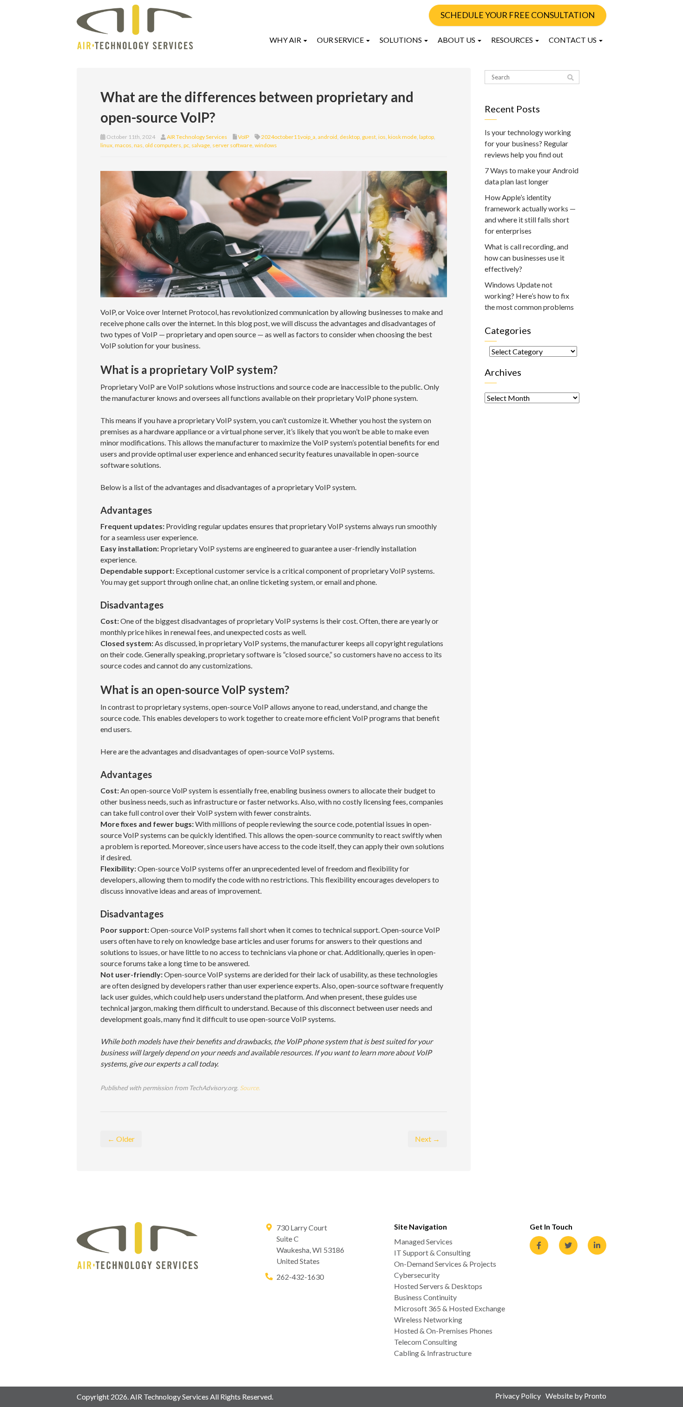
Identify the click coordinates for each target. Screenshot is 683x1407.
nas (138, 145)
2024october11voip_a (288, 136)
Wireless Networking (428, 1319)
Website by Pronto (575, 1395)
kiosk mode (402, 136)
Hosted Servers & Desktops (438, 1286)
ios (382, 136)
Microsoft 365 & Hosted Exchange (449, 1308)
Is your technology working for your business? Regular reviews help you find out (528, 143)
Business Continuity (425, 1297)
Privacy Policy (518, 1395)
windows (266, 145)
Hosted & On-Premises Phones (443, 1330)
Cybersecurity (417, 1274)
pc (186, 145)
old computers (163, 145)
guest (369, 136)
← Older (121, 1138)
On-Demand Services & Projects (445, 1263)
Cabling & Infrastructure (433, 1352)
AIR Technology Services (197, 136)
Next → (427, 1138)
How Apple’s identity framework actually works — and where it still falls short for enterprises (530, 214)
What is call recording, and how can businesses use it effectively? (526, 257)
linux (106, 145)
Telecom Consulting (425, 1341)
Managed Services (423, 1241)
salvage (200, 145)
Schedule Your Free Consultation (517, 15)
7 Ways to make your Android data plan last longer (531, 176)
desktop (350, 136)
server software (232, 145)
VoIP (243, 136)
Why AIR (285, 39)
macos (123, 145)
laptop (426, 136)
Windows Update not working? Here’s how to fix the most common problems (529, 295)
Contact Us (573, 39)
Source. (250, 1088)
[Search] (570, 77)
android (327, 136)
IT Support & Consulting (432, 1252)
